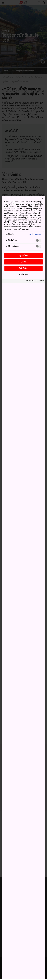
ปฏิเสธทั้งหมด (23, 256)
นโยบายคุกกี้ (25, 229)
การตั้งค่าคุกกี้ (23, 274)
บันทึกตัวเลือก (23, 268)
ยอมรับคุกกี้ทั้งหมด (23, 262)
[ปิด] (42, 198)
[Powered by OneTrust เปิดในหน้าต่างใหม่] (35, 281)
